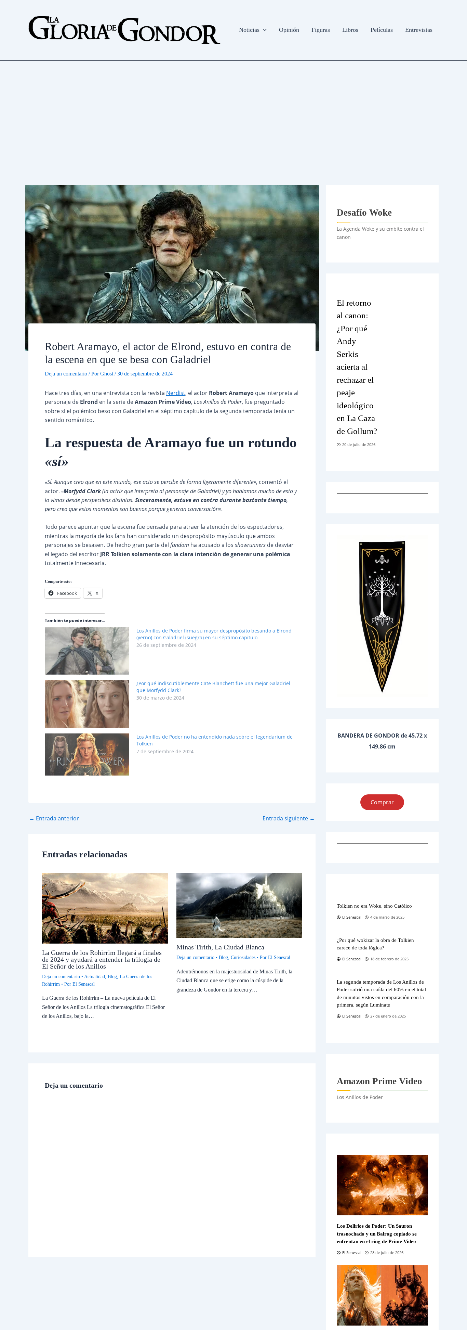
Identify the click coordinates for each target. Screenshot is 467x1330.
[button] (263, 30)
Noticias (249, 29)
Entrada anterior (54, 818)
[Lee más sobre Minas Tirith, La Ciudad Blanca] (239, 905)
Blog (112, 976)
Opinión (289, 29)
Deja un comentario (66, 373)
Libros (350, 29)
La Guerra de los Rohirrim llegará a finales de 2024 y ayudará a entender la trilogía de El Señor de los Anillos (102, 959)
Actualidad (94, 976)
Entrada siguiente (289, 818)
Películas (382, 29)
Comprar (382, 802)
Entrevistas (418, 29)
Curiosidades (243, 957)
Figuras (320, 29)
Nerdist (175, 393)
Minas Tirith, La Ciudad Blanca (220, 947)
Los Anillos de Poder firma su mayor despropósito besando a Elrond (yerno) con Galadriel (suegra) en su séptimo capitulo (214, 634)
